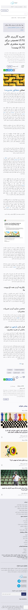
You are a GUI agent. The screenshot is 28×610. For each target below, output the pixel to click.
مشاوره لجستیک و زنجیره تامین (21, 513)
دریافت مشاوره (13, 17)
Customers (8, 370)
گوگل (5, 158)
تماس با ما (25, 522)
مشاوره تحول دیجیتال (23, 511)
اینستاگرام (25, 554)
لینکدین (25, 552)
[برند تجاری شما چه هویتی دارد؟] (14, 451)
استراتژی (25, 543)
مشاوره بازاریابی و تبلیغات (22, 509)
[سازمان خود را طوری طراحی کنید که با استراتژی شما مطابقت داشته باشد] (14, 421)
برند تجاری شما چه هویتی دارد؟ (18, 461)
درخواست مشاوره (24, 527)
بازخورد (23, 185)
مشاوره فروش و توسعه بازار (22, 515)
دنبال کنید (9, 66)
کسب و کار (25, 539)
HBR (20, 364)
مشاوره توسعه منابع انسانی (22, 506)
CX (23, 373)
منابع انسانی (25, 538)
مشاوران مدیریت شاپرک (21, 17)
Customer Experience (19, 370)
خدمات (26, 529)
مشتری (9, 373)
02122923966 (24, 561)
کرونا (26, 536)
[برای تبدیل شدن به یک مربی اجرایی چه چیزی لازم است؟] (14, 479)
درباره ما (25, 523)
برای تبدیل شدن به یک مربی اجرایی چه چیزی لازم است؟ (14, 490)
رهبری (26, 541)
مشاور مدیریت (12, 90)
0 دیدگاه (14, 378)
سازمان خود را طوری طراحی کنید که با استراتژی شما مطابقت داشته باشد (16, 432)
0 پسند (21, 378)
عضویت (23, 596)
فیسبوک (25, 550)
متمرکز (12, 112)
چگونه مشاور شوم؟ (23, 531)
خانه (26, 520)
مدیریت (25, 545)
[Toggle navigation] (25, 13)
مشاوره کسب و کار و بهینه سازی (21, 508)
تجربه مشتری (17, 159)
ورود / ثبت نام (4, 10)
